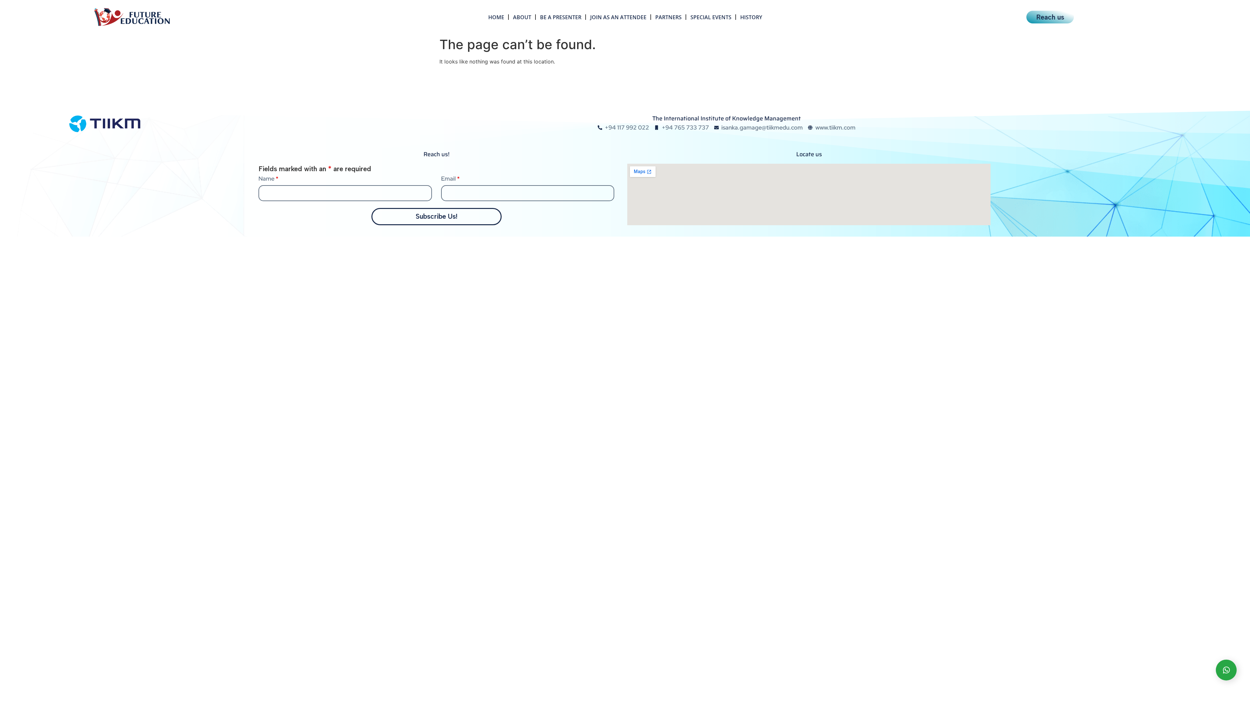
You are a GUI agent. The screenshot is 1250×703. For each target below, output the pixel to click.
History (751, 17)
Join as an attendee (618, 17)
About (522, 17)
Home (496, 17)
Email (450, 179)
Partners (668, 17)
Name (268, 179)
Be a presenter (560, 17)
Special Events (710, 17)
